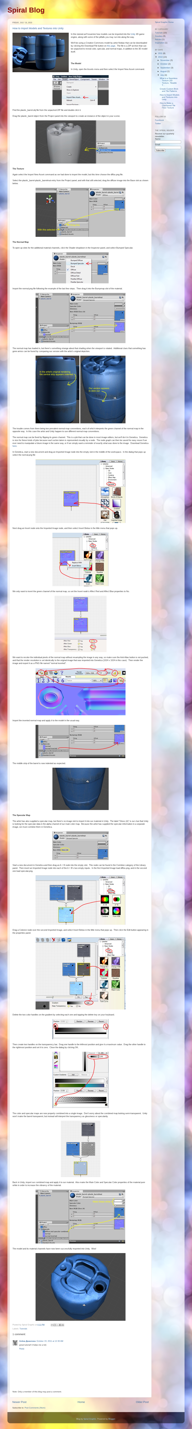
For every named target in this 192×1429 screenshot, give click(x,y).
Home (81, 1402)
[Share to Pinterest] (62, 1325)
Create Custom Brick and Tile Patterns (169, 90)
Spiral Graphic (89, 1419)
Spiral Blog (26, 10)
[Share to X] (57, 1325)
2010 (160, 57)
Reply (21, 1349)
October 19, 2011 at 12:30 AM (50, 1341)
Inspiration (159, 43)
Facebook (159, 120)
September (165, 68)
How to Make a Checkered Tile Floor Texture (167, 105)
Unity (133, 34)
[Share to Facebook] (60, 1325)
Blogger (111, 1419)
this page (111, 46)
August (163, 71)
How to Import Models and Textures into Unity (38, 28)
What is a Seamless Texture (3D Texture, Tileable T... (168, 81)
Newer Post (19, 1402)
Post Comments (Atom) (35, 1408)
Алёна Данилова (27, 1341)
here (15, 446)
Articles (158, 39)
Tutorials (23, 1329)
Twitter (158, 124)
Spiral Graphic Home (164, 22)
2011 (160, 53)
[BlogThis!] (54, 1325)
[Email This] (52, 1325)
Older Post (142, 1402)
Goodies (158, 36)
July (162, 75)
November (165, 60)
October (164, 64)
